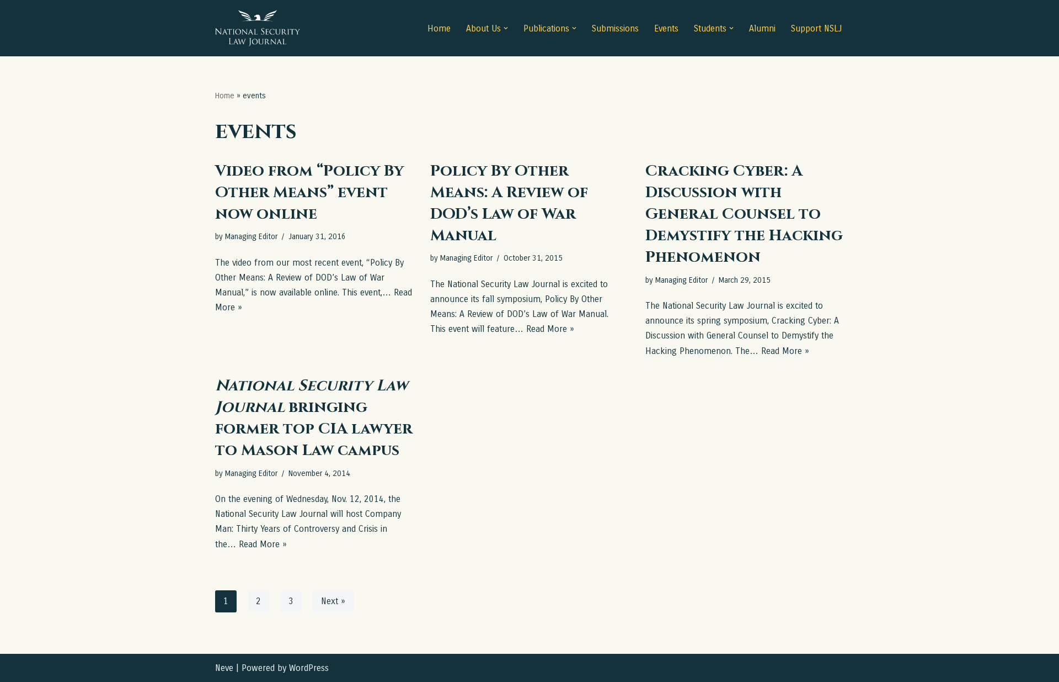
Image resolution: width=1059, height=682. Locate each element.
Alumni (762, 28)
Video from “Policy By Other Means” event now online (309, 192)
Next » (333, 601)
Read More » (550, 329)
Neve (224, 668)
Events (666, 28)
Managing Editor (251, 236)
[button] (506, 28)
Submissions (615, 28)
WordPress (309, 668)
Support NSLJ (816, 28)
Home (439, 28)
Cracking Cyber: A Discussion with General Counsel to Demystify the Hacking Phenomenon (744, 214)
